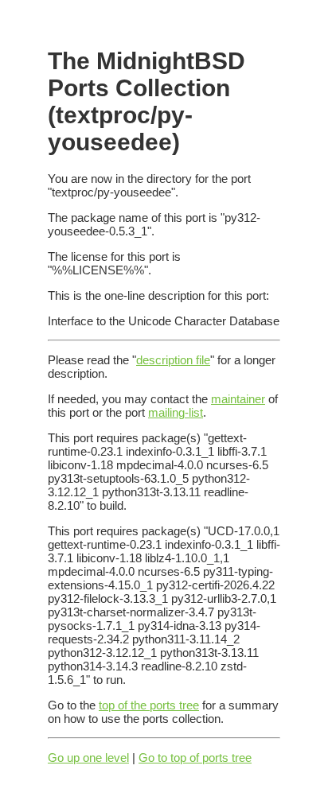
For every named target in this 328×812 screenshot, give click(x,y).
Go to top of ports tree (195, 757)
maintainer (238, 399)
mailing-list (175, 412)
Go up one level (88, 757)
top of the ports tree (149, 705)
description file (173, 360)
